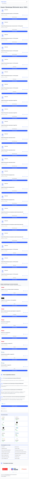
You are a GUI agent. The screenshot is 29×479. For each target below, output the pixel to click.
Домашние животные (4, 448)
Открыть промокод (14, 31)
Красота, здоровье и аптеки (5, 453)
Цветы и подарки (17, 458)
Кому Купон (3, 1)
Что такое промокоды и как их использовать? (10, 474)
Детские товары (17, 448)
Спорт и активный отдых (5, 458)
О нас (2, 474)
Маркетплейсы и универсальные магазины (20, 453)
